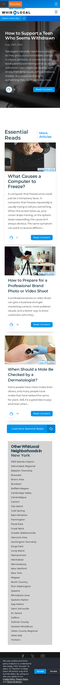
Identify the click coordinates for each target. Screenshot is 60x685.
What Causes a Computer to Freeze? (24, 181)
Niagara (15, 577)
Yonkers (15, 639)
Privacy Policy (22, 679)
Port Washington (21, 586)
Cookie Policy (9, 679)
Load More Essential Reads (28, 428)
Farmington (18, 519)
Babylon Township (21, 470)
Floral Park (17, 524)
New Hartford (19, 568)
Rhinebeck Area (20, 595)
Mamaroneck (18, 555)
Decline (53, 671)
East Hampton (19, 515)
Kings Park (17, 546)
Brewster (16, 475)
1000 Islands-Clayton (22, 461)
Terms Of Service (14, 682)
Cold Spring (18, 510)
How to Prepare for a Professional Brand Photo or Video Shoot (28, 285)
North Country (19, 582)
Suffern (15, 617)
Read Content (44, 89)
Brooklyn (16, 484)
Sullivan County (20, 621)
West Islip (16, 635)
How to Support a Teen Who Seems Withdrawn (30, 36)
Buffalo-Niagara (20, 488)
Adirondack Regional (23, 466)
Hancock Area (19, 537)
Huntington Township (23, 541)
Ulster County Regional (24, 630)
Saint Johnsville (20, 608)
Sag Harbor (17, 604)
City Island (17, 506)
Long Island (17, 550)
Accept (40, 671)
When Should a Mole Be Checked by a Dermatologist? (30, 374)
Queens (15, 590)
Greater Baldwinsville (23, 532)
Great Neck (17, 528)
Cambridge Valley (21, 492)
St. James (16, 613)
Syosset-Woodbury (22, 626)
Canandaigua (18, 497)
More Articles (45, 135)
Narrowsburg (18, 564)
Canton (15, 501)
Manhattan (17, 559)
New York (20, 455)
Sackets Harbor (20, 599)
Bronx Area (17, 479)
